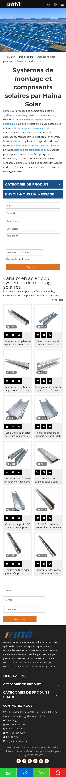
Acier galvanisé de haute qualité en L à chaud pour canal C (48, 388)
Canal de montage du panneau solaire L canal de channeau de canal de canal (48, 343)
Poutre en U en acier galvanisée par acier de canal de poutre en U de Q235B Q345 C (17, 571)
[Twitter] (30, 761)
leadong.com (54, 751)
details (21, 334)
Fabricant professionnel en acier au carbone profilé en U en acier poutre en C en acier (48, 571)
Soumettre (33, 267)
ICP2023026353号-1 (37, 755)
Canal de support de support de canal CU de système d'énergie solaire (48, 434)
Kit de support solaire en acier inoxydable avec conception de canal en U (17, 480)
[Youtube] (35, 761)
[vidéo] (17, 317)
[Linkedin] (24, 761)
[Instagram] (41, 761)
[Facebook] (18, 761)
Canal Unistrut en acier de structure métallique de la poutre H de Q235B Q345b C (18, 434)
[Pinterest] (47, 761)
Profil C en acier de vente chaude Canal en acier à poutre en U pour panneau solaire (48, 525)
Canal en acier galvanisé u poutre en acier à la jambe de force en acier (18, 388)
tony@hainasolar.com (17, 740)
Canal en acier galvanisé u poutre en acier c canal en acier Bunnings (17, 343)
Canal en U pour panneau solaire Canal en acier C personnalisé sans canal (48, 480)
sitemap (22, 755)
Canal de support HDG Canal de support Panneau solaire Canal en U (17, 525)
